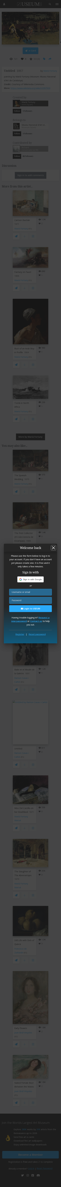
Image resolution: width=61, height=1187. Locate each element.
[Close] (53, 548)
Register (19, 634)
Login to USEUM (31, 608)
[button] (30, 579)
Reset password (37, 634)
